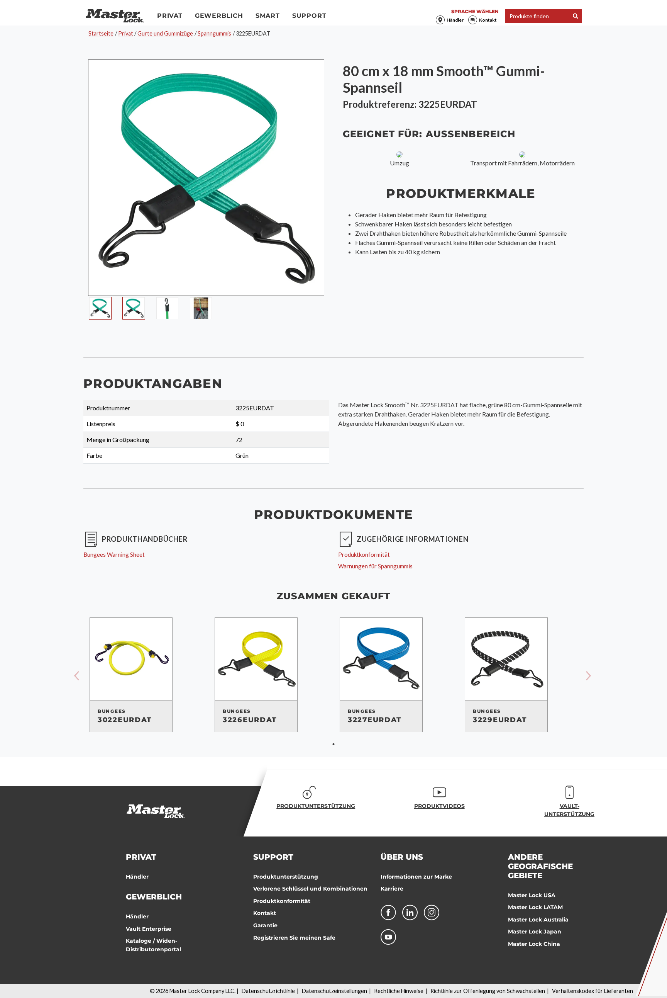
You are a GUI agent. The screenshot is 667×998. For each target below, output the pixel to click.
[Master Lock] (115, 16)
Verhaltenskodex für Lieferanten (592, 991)
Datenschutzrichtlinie (268, 991)
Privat (170, 15)
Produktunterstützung (285, 876)
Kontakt (488, 20)
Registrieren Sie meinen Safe (294, 937)
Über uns (402, 857)
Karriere (392, 888)
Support (309, 15)
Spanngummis (214, 33)
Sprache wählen (475, 11)
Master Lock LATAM (535, 907)
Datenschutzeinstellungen (334, 991)
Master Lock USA (531, 895)
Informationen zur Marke (416, 876)
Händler (455, 20)
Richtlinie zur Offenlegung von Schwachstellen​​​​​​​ (487, 991)
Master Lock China (534, 943)
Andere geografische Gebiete (540, 866)
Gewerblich (219, 15)
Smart (268, 15)
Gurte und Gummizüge (165, 33)
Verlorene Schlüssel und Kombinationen (310, 888)
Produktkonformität (281, 901)
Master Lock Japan (534, 931)
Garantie (265, 925)
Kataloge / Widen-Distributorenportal (153, 945)
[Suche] (575, 16)
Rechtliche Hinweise (398, 991)
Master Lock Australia (538, 919)
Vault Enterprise (148, 928)
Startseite (100, 33)
